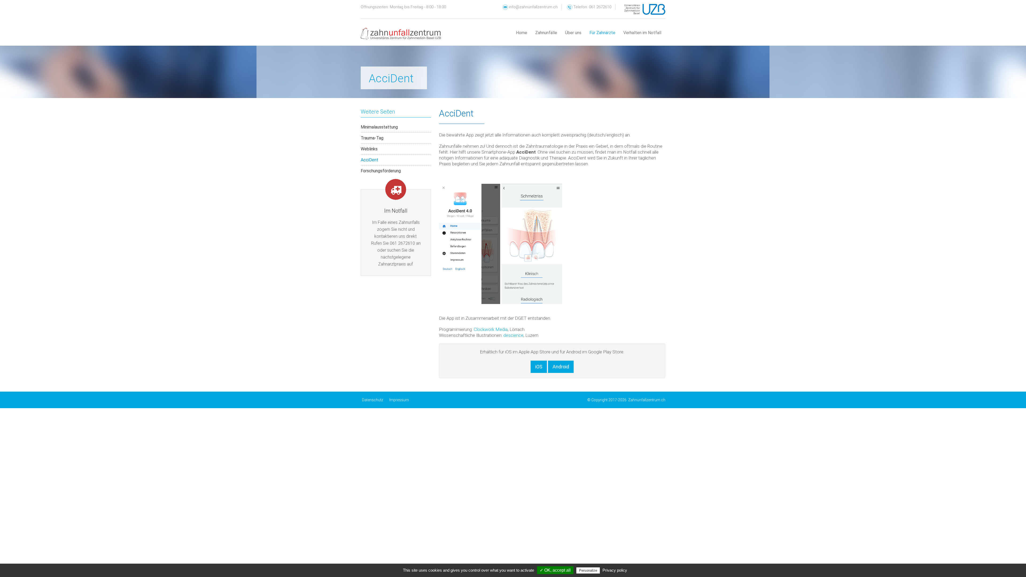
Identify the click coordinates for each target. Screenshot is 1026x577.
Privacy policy (615, 570)
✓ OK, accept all (555, 570)
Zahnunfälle (546, 32)
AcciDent (369, 159)
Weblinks (369, 148)
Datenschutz (372, 400)
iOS (538, 366)
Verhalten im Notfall (642, 32)
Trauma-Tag (372, 138)
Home (521, 32)
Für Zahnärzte (602, 32)
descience (513, 335)
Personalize (588, 570)
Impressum (399, 400)
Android (561, 366)
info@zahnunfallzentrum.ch (533, 7)
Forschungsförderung (381, 170)
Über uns (573, 32)
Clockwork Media (491, 329)
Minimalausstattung (379, 127)
